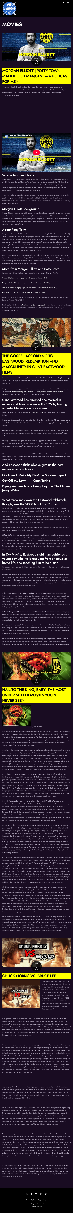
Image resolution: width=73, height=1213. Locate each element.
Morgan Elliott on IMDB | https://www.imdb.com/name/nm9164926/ (26, 283)
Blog (39, 1200)
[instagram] (41, 1193)
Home (27, 1200)
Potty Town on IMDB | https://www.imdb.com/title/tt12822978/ (24, 292)
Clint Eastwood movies (35, 412)
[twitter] (27, 1193)
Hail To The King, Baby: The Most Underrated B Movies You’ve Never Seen (34, 695)
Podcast (33, 1200)
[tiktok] (46, 1193)
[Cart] (63, 2)
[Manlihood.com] (9, 15)
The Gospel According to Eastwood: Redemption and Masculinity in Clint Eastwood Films (33, 364)
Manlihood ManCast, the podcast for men (36, 305)
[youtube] (36, 1193)
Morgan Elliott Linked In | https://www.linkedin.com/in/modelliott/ (25, 278)
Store (44, 1200)
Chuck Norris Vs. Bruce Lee (29, 976)
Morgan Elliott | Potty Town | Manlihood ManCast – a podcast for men (35, 76)
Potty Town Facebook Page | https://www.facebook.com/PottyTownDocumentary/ (30, 287)
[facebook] (32, 1193)
